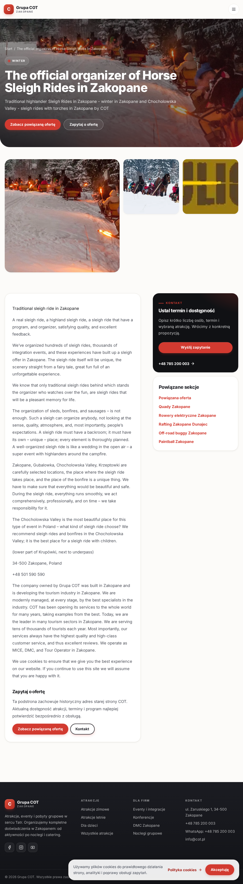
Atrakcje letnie (93, 817)
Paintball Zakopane (176, 441)
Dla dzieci (89, 825)
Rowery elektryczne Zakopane (187, 415)
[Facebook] (9, 847)
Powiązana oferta (175, 397)
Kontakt (82, 729)
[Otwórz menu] (233, 9)
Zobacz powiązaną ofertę (32, 124)
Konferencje (143, 817)
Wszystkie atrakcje (97, 833)
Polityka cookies (182, 870)
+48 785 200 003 (174, 363)
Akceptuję (220, 869)
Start (8, 49)
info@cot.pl (195, 839)
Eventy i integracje (149, 809)
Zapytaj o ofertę (84, 124)
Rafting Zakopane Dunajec (183, 424)
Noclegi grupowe (147, 833)
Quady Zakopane (174, 406)
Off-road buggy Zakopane (183, 433)
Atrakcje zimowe (95, 809)
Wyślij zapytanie (195, 347)
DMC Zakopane (146, 825)
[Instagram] (21, 847)
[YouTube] (32, 847)
